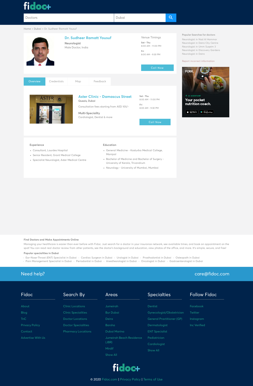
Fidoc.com (109, 379)
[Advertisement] (205, 175)
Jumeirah (111, 306)
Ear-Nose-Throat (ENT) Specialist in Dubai (51, 257)
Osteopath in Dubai (188, 257)
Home (27, 29)
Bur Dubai (112, 312)
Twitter (194, 312)
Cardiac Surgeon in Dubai (96, 257)
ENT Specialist (157, 331)
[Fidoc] (37, 6)
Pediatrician (156, 337)
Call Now (157, 67)
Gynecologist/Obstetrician (166, 312)
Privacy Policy (30, 325)
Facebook (196, 306)
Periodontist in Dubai (89, 261)
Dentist (152, 306)
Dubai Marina (114, 331)
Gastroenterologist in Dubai (186, 261)
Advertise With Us (33, 337)
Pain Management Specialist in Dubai (49, 261)
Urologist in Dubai (128, 257)
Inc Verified (197, 325)
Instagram (197, 318)
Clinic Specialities (75, 312)
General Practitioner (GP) (165, 318)
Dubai (37, 29)
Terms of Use (153, 379)
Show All (111, 354)
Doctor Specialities (76, 325)
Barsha (110, 325)
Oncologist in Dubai (153, 261)
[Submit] (171, 18)
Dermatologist (158, 325)
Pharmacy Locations (77, 331)
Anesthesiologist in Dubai (121, 261)
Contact (26, 331)
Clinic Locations (74, 306)
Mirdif (109, 348)
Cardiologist (156, 344)
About (25, 306)
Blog (24, 312)
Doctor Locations (75, 318)
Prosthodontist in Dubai (157, 257)
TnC (23, 318)
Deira (109, 318)
